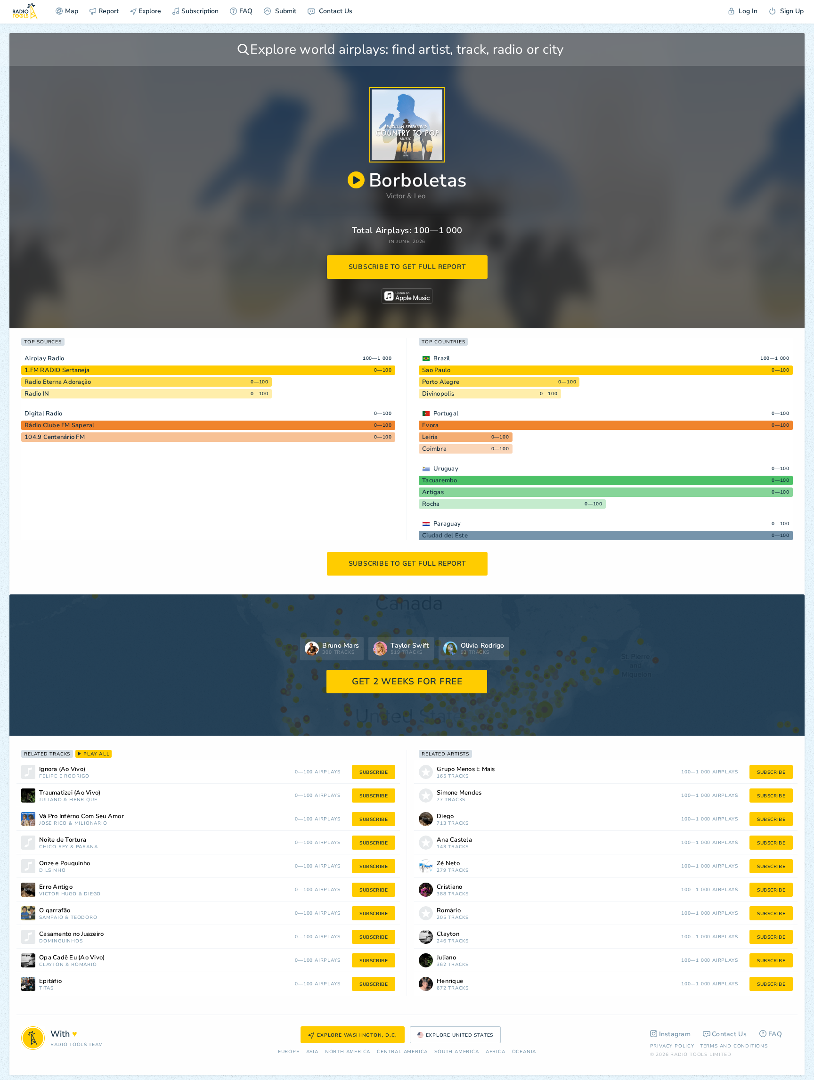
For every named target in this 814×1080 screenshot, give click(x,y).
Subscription (200, 11)
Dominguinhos (61, 941)
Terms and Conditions (734, 1046)
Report (108, 11)
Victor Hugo (58, 894)
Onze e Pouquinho (64, 863)
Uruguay (445, 468)
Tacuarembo (439, 480)
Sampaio (51, 917)
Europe (289, 1052)
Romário (84, 964)
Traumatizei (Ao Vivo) (69, 793)
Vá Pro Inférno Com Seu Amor (81, 816)
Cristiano (449, 887)
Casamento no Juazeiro (71, 934)
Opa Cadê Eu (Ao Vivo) (72, 957)
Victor (395, 196)
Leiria (430, 437)
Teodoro (84, 917)
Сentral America (402, 1052)
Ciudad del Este (445, 535)
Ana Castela (454, 840)
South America (456, 1052)
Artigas (433, 492)
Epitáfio (50, 981)
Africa (495, 1052)
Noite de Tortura (62, 840)
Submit (284, 11)
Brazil (441, 358)
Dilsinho (52, 870)
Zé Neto (448, 863)
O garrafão (55, 910)
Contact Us (334, 11)
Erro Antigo (56, 887)
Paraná (87, 847)
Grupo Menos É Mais (466, 769)
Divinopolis (438, 394)
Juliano (50, 800)
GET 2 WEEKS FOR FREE (407, 681)
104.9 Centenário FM (54, 437)
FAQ (245, 11)
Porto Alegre (440, 382)
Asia (312, 1052)
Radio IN (36, 394)
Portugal (445, 413)
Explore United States (460, 1035)
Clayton (51, 964)
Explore (149, 11)
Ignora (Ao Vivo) (62, 769)
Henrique (83, 800)
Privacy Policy (672, 1046)
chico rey (53, 847)
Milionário (90, 823)
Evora (430, 425)
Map (71, 11)
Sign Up (791, 11)
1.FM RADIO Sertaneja (57, 370)
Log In (747, 11)
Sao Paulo (436, 370)
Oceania (524, 1052)
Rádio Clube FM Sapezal (59, 425)
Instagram (675, 1034)
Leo (420, 196)
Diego (92, 894)
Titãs (46, 988)
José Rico (53, 823)
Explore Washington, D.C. (357, 1035)
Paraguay (447, 524)
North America (347, 1052)
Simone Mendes (459, 793)
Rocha (431, 504)
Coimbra (434, 449)
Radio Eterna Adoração (57, 382)
